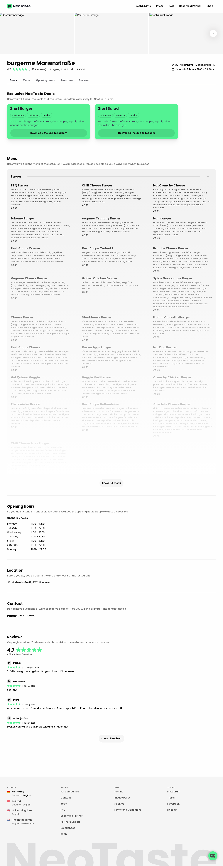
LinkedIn (172, 810)
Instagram (173, 791)
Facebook (173, 803)
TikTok (171, 797)
